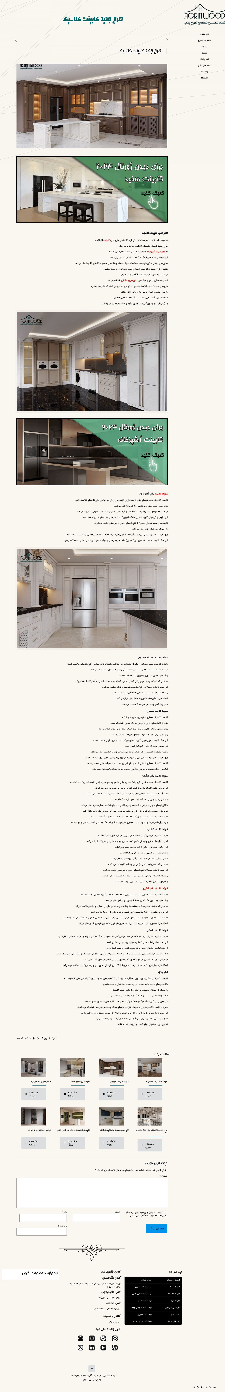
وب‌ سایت (62, 1225)
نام (64, 1212)
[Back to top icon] (91, 1368)
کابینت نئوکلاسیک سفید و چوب (156, 1081)
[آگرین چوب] (204, 15)
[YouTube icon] (206, 1387)
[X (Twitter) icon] (210, 1387)
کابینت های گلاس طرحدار (80, 1081)
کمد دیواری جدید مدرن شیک (41, 1081)
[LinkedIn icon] (202, 1387)
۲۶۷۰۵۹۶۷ (103, 1298)
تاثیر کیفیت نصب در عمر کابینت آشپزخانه (114, 1130)
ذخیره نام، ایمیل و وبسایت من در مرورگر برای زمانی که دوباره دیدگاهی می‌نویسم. (146, 1214)
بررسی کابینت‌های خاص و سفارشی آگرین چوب (151, 1131)
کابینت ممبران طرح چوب (119, 1081)
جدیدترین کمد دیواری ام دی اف (39, 1130)
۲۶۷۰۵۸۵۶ (116, 1298)
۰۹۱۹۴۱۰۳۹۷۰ (98, 1309)
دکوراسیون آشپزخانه (156, 252)
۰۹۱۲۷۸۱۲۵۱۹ (115, 1322)
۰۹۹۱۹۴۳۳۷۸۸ (114, 1309)
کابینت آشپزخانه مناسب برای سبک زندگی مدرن (73, 1130)
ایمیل (116, 1212)
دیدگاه (163, 1176)
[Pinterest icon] (198, 1387)
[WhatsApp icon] (214, 1387)
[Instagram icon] (194, 1387)
